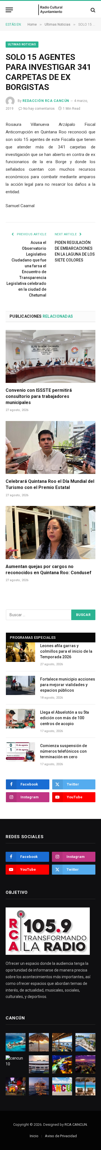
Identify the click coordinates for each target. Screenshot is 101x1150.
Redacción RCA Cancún (45, 101)
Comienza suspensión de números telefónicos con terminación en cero (63, 751)
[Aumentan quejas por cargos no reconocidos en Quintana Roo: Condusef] (50, 532)
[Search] (92, 10)
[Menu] (9, 10)
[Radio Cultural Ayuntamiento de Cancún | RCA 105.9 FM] (51, 10)
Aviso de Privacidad (61, 1136)
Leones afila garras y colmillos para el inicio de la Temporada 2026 (66, 651)
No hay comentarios (39, 109)
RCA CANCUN (76, 1124)
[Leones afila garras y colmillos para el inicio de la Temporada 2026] (20, 652)
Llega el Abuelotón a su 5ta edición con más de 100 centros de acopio (64, 718)
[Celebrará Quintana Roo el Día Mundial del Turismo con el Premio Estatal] (50, 447)
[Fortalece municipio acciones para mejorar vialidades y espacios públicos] (20, 685)
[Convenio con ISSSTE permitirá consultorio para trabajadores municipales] (50, 356)
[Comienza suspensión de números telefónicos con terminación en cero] (20, 752)
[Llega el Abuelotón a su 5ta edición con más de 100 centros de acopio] (20, 718)
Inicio (34, 1136)
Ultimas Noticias (22, 44)
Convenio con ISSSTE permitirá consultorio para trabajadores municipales (39, 396)
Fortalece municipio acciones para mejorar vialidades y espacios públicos (67, 685)
